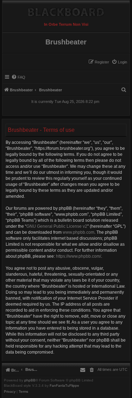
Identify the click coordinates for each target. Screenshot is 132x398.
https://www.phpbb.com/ (78, 256)
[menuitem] (119, 62)
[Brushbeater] (66, 10)
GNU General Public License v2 (56, 226)
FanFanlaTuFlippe (64, 385)
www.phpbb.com (78, 232)
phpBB (30, 380)
